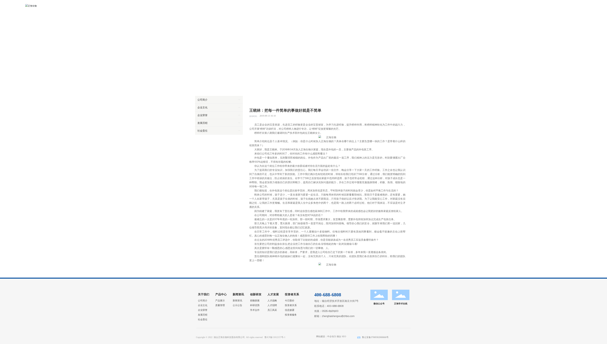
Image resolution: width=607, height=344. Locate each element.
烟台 (339, 336)
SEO (344, 336)
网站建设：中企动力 (325, 336)
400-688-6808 (335, 306)
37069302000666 (378, 337)
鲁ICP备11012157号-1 (274, 337)
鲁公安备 (366, 337)
